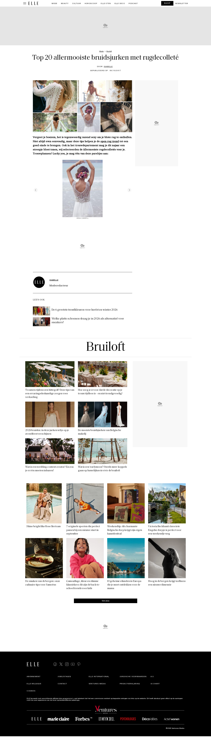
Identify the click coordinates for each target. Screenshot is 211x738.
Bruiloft (105, 347)
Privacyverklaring (130, 683)
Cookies (31, 690)
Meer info (84, 700)
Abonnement (33, 676)
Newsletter (181, 3)
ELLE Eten (106, 3)
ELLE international (99, 676)
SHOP (167, 3)
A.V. (152, 676)
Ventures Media (97, 683)
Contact (62, 683)
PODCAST (133, 3)
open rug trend (109, 141)
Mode (54, 3)
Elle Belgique (34, 683)
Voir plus (105, 600)
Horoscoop (91, 3)
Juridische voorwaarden (133, 676)
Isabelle (108, 66)
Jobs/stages (64, 676)
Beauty (64, 3)
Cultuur (76, 3)
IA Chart (155, 683)
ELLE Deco (120, 3)
